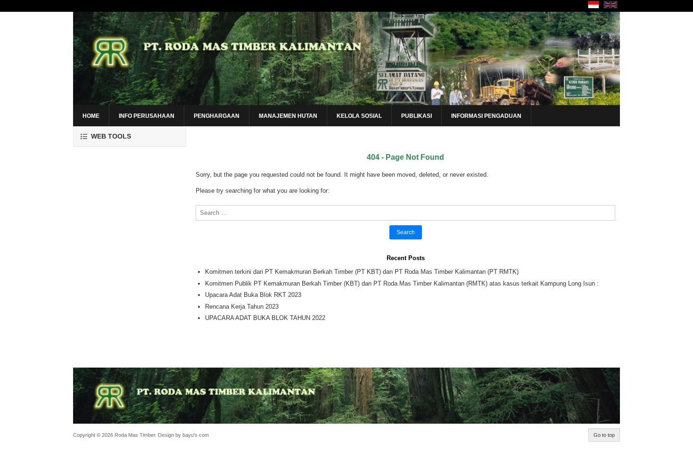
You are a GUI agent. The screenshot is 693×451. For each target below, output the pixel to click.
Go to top (604, 435)
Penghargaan (216, 116)
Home (90, 116)
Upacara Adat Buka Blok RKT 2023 (253, 294)
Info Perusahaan (146, 116)
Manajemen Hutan (288, 116)
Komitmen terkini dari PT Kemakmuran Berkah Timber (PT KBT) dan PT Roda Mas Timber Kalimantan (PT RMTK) (362, 271)
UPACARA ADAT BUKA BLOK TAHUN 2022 (265, 317)
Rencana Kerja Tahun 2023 (242, 306)
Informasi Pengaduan (486, 116)
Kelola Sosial (359, 116)
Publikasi (416, 116)
